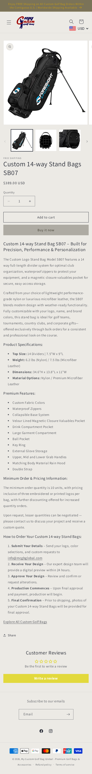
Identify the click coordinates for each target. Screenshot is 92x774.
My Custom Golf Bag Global (37, 759)
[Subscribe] (68, 714)
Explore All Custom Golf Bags (25, 622)
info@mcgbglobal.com (25, 558)
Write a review (46, 678)
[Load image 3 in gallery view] (70, 140)
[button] (9, 22)
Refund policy (43, 764)
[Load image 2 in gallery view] (46, 140)
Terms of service (65, 764)
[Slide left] (5, 141)
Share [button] (12, 635)
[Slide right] (87, 141)
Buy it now (46, 230)
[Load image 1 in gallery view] (22, 140)
